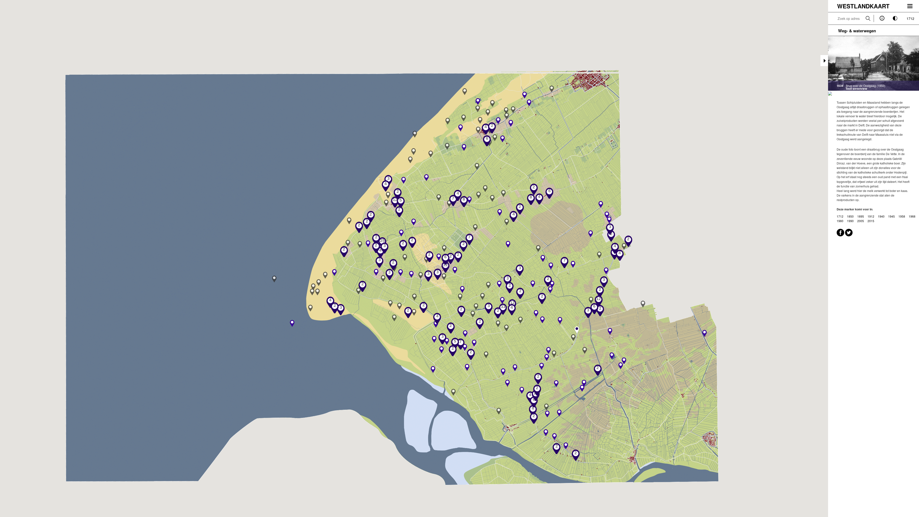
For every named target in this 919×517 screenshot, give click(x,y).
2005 (861, 221)
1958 (902, 216)
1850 (850, 216)
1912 (871, 216)
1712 (910, 18)
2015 (871, 221)
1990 (850, 221)
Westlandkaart (863, 6)
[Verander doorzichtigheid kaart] (895, 18)
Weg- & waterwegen (857, 31)
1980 (840, 221)
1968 (912, 216)
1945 (892, 216)
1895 (861, 216)
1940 (881, 216)
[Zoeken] (868, 18)
